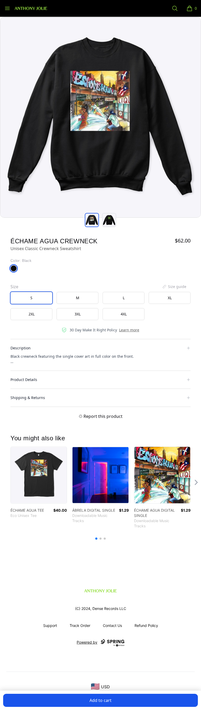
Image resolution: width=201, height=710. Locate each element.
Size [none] (14, 287)
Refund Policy (146, 625)
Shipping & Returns (27, 397)
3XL (78, 313)
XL (170, 297)
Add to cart (100, 700)
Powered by (87, 642)
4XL (124, 313)
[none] (174, 286)
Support (50, 625)
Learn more (129, 329)
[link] (39, 475)
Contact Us (112, 625)
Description (20, 347)
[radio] (31, 298)
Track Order (80, 625)
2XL (32, 313)
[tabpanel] (100, 117)
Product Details (23, 379)
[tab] (91, 220)
